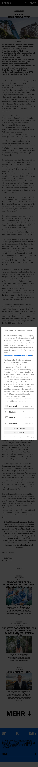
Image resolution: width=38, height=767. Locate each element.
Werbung (13, 423)
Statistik (12, 412)
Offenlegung (30, 437)
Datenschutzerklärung (11, 437)
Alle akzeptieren (19, 432)
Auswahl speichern (19, 428)
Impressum (22, 437)
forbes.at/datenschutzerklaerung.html (18, 355)
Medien (12, 418)
